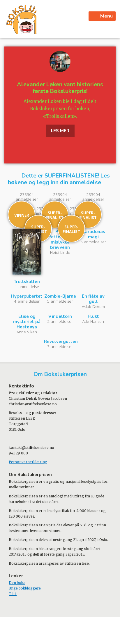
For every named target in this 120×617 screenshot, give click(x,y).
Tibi (13, 594)
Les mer (60, 131)
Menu (106, 16)
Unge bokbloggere (25, 588)
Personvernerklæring (28, 462)
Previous (8, 105)
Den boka (17, 582)
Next (112, 105)
